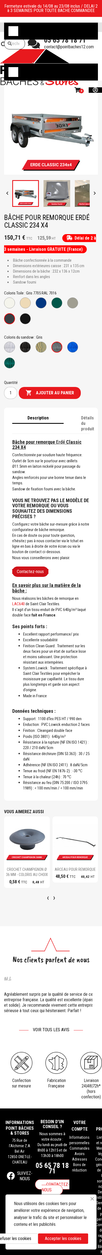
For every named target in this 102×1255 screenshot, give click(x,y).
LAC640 (18, 603)
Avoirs (80, 1154)
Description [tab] (38, 418)
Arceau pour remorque (75, 869)
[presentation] (48, 897)
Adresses (79, 1159)
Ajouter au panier (50, 392)
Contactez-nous (30, 571)
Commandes (79, 1148)
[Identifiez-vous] (95, 90)
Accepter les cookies (63, 1238)
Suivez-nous (24, 1176)
